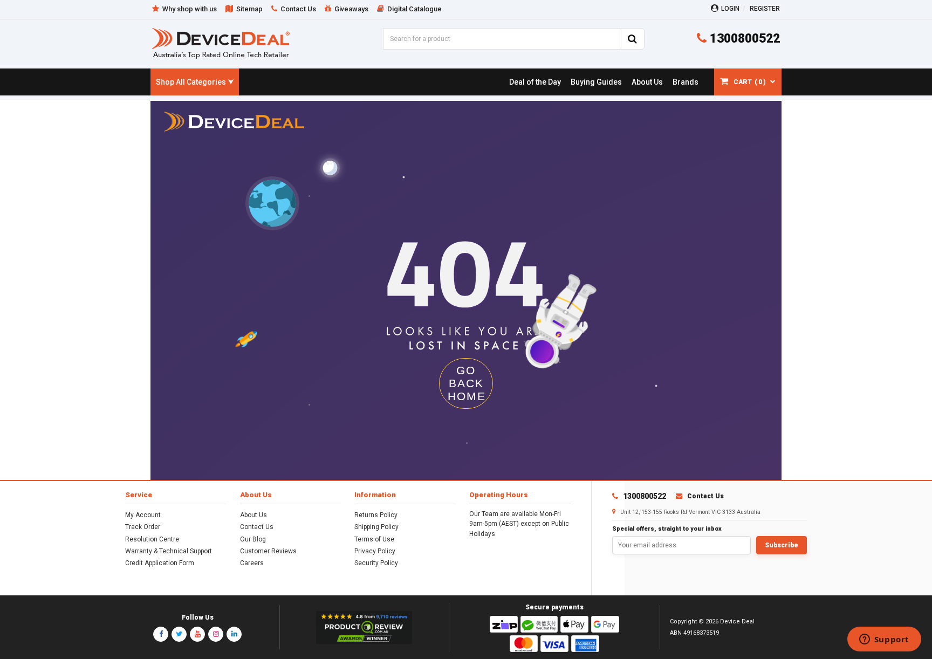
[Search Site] (633, 39)
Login (730, 8)
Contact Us (256, 527)
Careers (252, 563)
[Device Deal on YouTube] (197, 634)
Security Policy (376, 563)
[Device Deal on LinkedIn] (234, 634)
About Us (253, 515)
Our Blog (253, 539)
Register (765, 8)
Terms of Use (374, 539)
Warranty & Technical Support (168, 551)
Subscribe (781, 545)
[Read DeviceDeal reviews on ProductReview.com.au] (364, 627)
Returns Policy (376, 515)
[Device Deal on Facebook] (160, 634)
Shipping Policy (376, 527)
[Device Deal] (221, 43)
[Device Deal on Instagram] (215, 634)
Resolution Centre (152, 539)
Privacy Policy (374, 551)
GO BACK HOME (467, 383)
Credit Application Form (159, 563)
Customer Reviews (268, 551)
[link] (535, 81)
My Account (143, 515)
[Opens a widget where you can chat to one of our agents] (884, 640)
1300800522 (743, 38)
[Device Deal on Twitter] (179, 634)
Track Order (142, 527)
